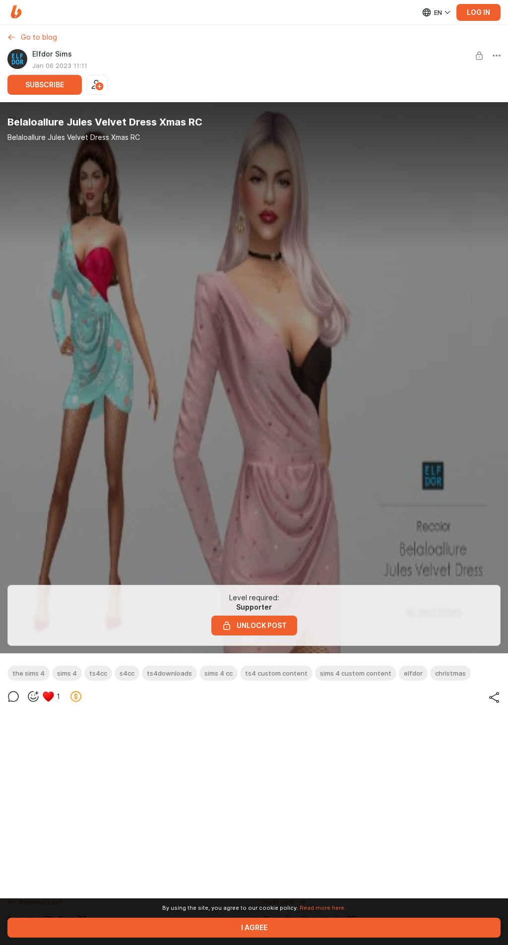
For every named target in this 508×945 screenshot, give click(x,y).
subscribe (44, 85)
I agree (254, 928)
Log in (478, 12)
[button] (16, 12)
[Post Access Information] (479, 56)
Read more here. (323, 907)
